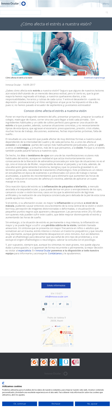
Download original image (94, 78)
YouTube (46, 304)
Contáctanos (55, 253)
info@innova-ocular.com (56, 296)
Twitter (60, 304)
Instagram (44, 309)
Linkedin (67, 304)
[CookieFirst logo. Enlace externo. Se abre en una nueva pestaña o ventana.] (3, 383)
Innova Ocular (43, 250)
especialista (24, 250)
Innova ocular (16, 3)
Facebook (53, 304)
